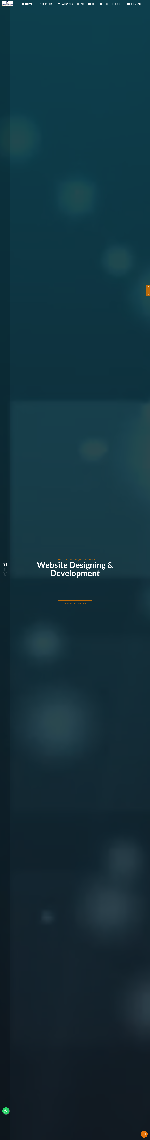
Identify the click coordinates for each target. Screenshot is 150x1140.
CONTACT (136, 4)
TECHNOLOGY (111, 4)
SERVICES (47, 4)
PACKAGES (67, 4)
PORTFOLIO (87, 4)
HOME (28, 4)
